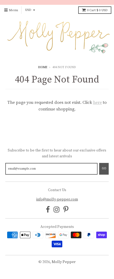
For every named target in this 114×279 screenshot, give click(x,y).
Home (42, 67)
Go (104, 168)
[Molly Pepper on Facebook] (48, 210)
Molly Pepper (64, 262)
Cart (97, 10)
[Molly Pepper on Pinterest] (65, 210)
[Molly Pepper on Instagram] (57, 210)
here (97, 102)
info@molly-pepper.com (57, 199)
